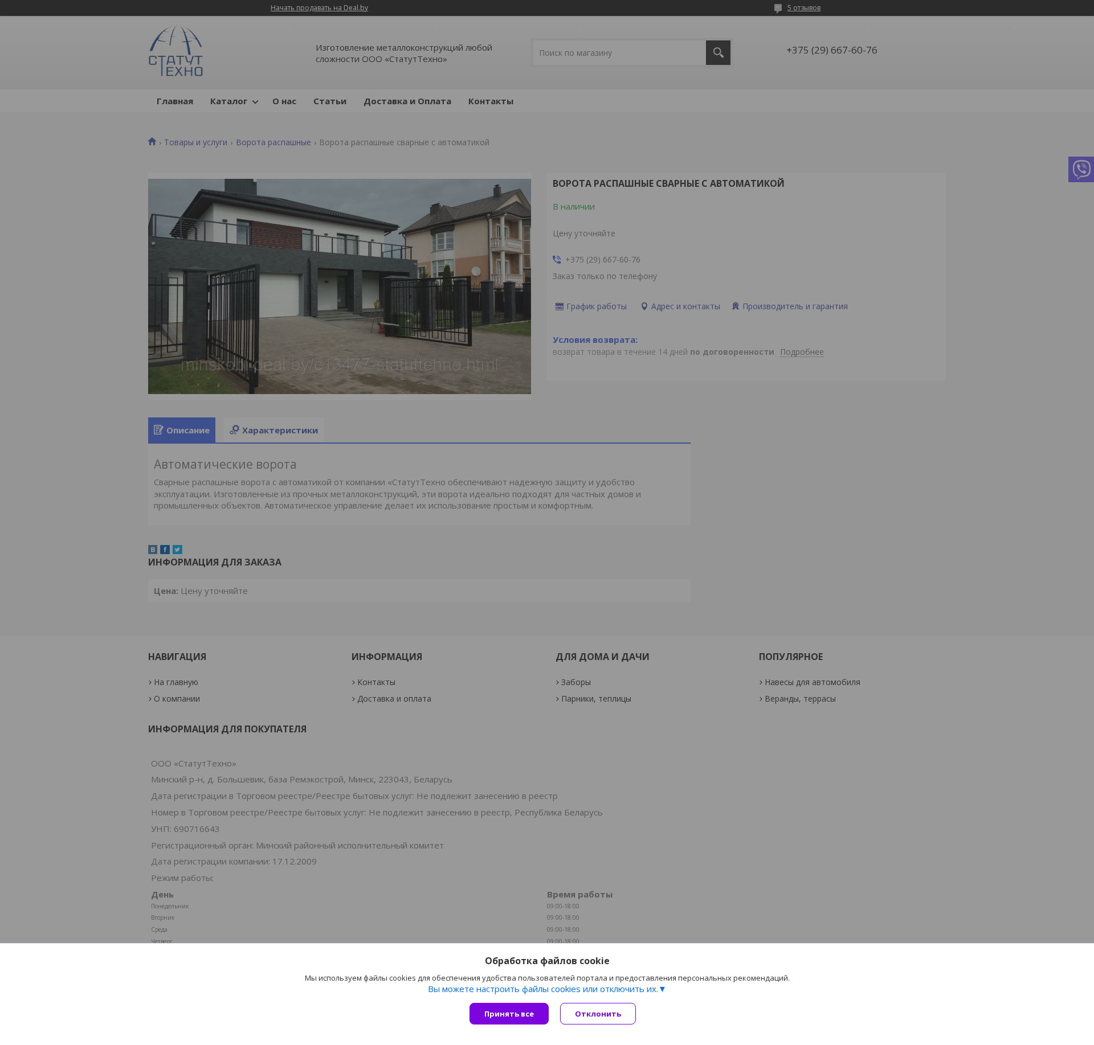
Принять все (509, 1014)
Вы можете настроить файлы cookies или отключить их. (543, 988)
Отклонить (598, 1014)
